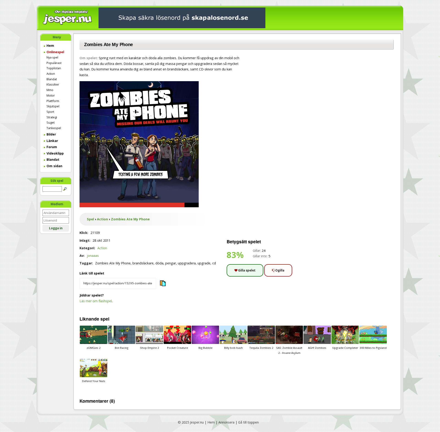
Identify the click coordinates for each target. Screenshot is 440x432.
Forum (51, 147)
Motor (51, 95)
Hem (50, 45)
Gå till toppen (248, 422)
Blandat (52, 79)
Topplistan (54, 68)
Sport (50, 112)
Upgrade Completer (345, 347)
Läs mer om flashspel (96, 301)
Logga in (56, 228)
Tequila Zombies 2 (261, 347)
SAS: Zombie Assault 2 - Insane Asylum (289, 350)
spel (104, 319)
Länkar (52, 140)
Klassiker (53, 84)
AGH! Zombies (317, 347)
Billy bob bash (233, 347)
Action (51, 74)
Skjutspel (53, 106)
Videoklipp (55, 153)
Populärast (54, 63)
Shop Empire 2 (149, 347)
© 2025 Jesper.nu (191, 422)
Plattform (53, 101)
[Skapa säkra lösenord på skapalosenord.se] (182, 17)
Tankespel (54, 128)
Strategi (52, 117)
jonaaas (93, 255)
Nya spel (52, 57)
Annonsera (226, 422)
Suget (51, 122)
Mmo (50, 90)
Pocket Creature (177, 347)
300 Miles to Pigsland (373, 347)
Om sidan (54, 166)
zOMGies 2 (94, 347)
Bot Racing (121, 347)
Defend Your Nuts (93, 381)
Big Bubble (205, 347)
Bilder (51, 134)
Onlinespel (55, 52)
